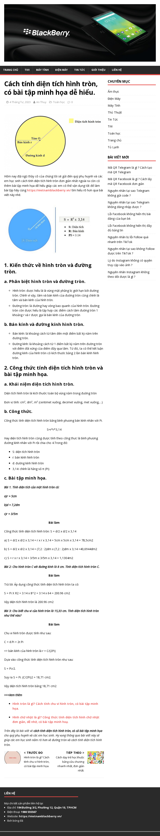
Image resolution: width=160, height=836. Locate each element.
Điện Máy (61, 70)
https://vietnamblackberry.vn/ (49, 190)
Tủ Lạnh (113, 147)
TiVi (27, 70)
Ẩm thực (113, 91)
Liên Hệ (117, 70)
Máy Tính (42, 70)
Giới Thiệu (98, 70)
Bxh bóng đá (15, 820)
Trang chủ (114, 140)
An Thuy (41, 102)
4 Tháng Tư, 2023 (20, 102)
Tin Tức (79, 70)
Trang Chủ (10, 70)
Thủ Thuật (115, 112)
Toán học (59, 102)
